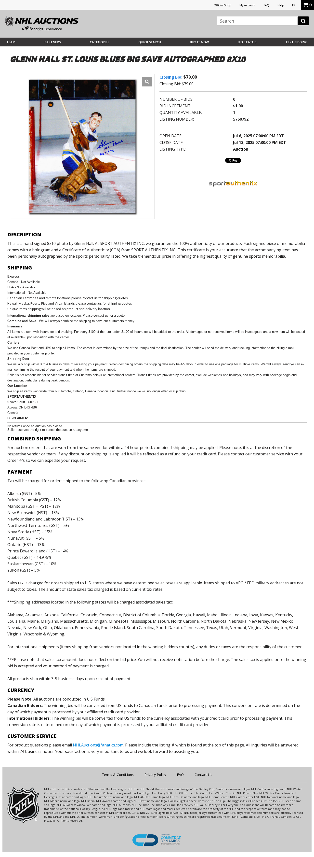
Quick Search (149, 42)
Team (10, 42)
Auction (240, 149)
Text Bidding (297, 42)
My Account (247, 5)
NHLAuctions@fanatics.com (98, 745)
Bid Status (247, 42)
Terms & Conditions (118, 774)
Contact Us (203, 774)
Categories (99, 42)
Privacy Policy (155, 774)
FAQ (266, 5)
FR (293, 5)
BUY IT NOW (199, 42)
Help (280, 5)
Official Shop (222, 5)
